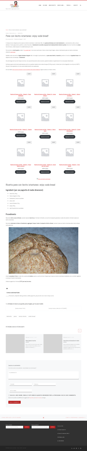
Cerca (27, 426)
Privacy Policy (31, 397)
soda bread (12, 52)
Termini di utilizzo (38, 397)
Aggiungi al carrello (21, 101)
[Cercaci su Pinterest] (80, 448)
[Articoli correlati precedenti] (76, 330)
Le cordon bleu (27, 50)
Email (36, 384)
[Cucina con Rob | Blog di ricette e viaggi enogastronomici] (14, 4)
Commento (13, 372)
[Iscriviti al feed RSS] (71, 448)
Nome (12, 384)
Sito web (13, 390)
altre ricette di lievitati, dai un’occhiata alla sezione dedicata (26, 69)
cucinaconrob (10, 39)
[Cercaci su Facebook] (76, 448)
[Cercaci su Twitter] (74, 448)
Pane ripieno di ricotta (31, 341)
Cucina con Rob (12, 448)
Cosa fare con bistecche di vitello (71, 341)
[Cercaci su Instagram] (78, 448)
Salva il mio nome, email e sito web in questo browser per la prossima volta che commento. (43, 395)
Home (7, 30)
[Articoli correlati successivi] (79, 330)
